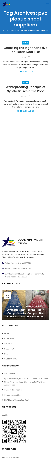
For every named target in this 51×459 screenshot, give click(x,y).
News (25, 43)
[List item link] (25, 333)
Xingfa (23, 57)
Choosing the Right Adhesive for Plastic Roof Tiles (25, 50)
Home (5, 30)
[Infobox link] (25, 241)
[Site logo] (6, 4)
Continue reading (25, 72)
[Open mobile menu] (47, 4)
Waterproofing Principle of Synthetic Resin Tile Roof (25, 89)
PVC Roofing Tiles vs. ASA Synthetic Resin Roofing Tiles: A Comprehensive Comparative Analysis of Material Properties (25, 311)
